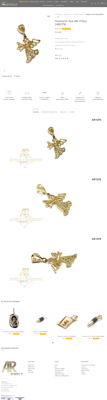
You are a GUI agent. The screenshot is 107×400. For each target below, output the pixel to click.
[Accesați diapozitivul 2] (54, 342)
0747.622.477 (4, 382)
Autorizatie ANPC (59, 370)
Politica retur (31, 367)
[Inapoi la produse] (58, 17)
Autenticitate (58, 372)
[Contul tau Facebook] (59, 58)
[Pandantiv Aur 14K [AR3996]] (40, 317)
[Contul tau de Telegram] (67, 58)
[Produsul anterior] (56, 17)
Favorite (83, 374)
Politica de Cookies (59, 374)
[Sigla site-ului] (9, 3)
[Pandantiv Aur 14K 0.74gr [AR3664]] (66, 320)
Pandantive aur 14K (78, 14)
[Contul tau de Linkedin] (65, 58)
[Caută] (95, 3)
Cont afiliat (31, 372)
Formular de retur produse (88, 365)
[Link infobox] (9, 95)
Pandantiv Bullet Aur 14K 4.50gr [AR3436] (93, 336)
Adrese (83, 372)
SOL (56, 367)
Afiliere (30, 370)
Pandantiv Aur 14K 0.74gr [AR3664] (67, 336)
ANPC (56, 365)
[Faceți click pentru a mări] (4, 71)
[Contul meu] (92, 3)
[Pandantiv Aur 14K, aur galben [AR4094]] (13, 317)
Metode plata (31, 368)
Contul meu (84, 368)
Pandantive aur (68, 14)
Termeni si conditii (59, 368)
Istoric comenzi (85, 370)
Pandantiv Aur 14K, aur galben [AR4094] (13, 331)
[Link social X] (61, 58)
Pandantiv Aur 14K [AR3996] (40, 331)
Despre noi (31, 365)
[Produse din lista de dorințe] (98, 3)
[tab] (36, 111)
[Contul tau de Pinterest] (63, 58)
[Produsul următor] (60, 17)
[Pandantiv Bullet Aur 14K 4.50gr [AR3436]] (93, 320)
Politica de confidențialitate (62, 375)
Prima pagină (58, 14)
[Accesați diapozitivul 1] (52, 342)
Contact (83, 367)
